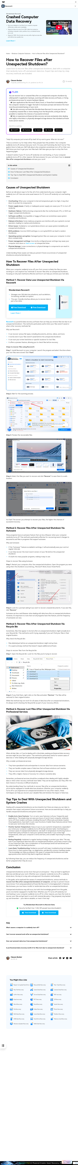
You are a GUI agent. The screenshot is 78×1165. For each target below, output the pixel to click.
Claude (50, 130)
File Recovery (17, 1009)
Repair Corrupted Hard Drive (21, 985)
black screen (30, 243)
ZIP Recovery (57, 999)
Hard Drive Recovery (39, 1019)
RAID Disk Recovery (39, 1023)
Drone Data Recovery (40, 994)
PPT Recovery (38, 999)
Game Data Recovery (40, 989)
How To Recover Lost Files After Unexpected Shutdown (30, 172)
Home (8, 53)
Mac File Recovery (19, 989)
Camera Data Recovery (60, 989)
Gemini (39, 130)
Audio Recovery (58, 1004)
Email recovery (18, 999)
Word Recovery (18, 1004)
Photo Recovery (58, 1009)
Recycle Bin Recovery (40, 985)
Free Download (19, 308)
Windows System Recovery (21, 1023)
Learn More (15, 313)
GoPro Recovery (18, 994)
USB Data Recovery (19, 1019)
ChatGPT (15, 130)
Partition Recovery (59, 1014)
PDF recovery (57, 994)
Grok (59, 130)
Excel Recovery (38, 1004)
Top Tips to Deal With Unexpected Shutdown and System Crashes (33, 175)
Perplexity (27, 130)
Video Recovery (38, 1009)
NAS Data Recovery (19, 1014)
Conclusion (14, 178)
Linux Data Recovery (39, 1014)
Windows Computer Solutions (21, 53)
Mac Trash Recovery (59, 985)
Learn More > (10, 41)
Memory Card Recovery (60, 1019)
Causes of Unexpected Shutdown (22, 169)
